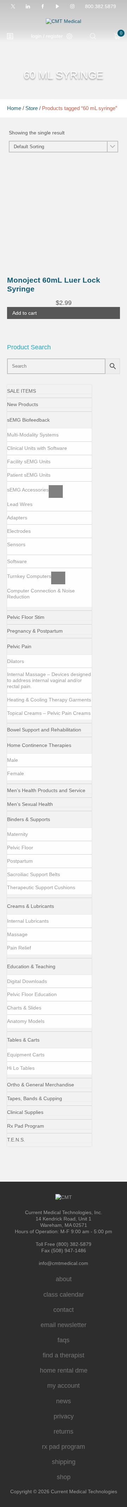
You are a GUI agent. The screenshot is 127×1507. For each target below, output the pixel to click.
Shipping (63, 1461)
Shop (64, 1477)
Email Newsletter (63, 1324)
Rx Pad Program (63, 1446)
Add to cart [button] (24, 313)
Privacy (64, 1416)
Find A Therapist (63, 1355)
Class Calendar (63, 1294)
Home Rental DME (63, 1370)
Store (31, 108)
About (64, 1279)
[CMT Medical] (63, 21)
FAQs (63, 1340)
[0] (117, 36)
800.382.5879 (100, 6)
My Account (63, 1385)
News (63, 1401)
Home (14, 108)
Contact (63, 1309)
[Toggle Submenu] (57, 421)
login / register (47, 36)
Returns (63, 1431)
